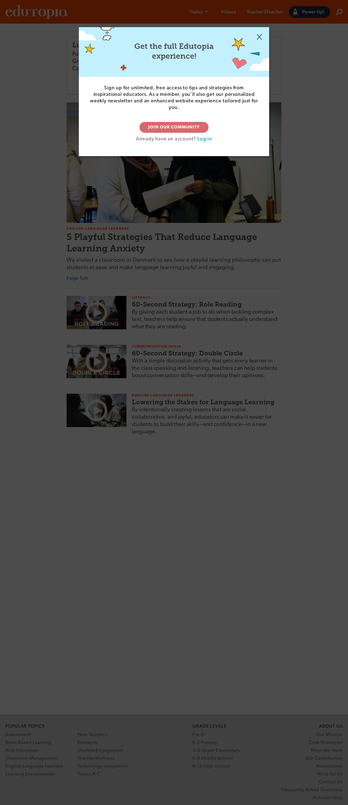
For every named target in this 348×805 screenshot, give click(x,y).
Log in (204, 138)
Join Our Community (174, 127)
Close (259, 36)
